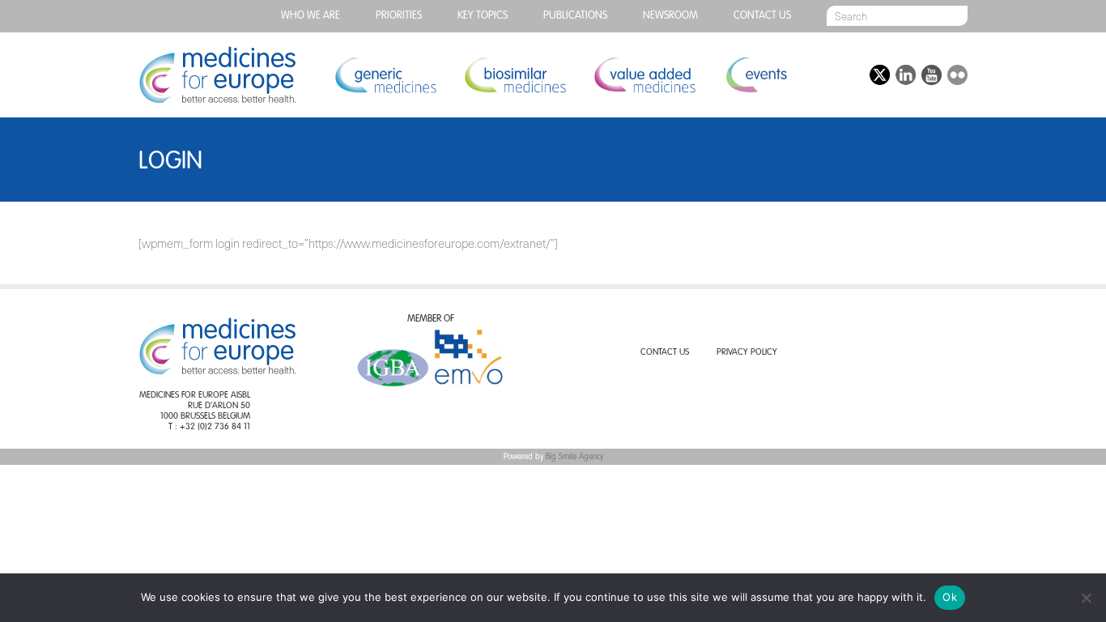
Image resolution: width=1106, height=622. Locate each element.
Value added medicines (644, 74)
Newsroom (670, 16)
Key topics (482, 16)
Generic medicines (385, 74)
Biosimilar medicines (515, 74)
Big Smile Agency (574, 457)
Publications (575, 16)
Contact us (762, 16)
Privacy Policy (747, 352)
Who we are (310, 16)
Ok (949, 596)
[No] (1086, 598)
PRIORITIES (399, 16)
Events (755, 74)
